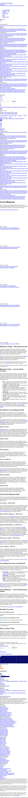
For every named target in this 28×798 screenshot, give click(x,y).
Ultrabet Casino (3, 74)
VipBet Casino (3, 76)
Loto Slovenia (21, 90)
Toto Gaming (2, 745)
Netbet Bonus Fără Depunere (10, 45)
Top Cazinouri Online (4, 25)
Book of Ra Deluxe (4, 761)
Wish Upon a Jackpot (4, 266)
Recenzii (4, 12)
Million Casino (3, 54)
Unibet (6, 57)
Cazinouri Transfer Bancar (10, 31)
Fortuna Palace (3, 73)
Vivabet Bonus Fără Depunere (6, 725)
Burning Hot (2, 758)
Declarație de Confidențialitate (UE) (7, 773)
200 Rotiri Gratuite (4, 731)
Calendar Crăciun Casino (5, 713)
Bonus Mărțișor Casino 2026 (6, 714)
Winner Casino (25, 61)
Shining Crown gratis (10, 85)
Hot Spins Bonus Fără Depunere (6, 724)
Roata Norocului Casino (9, 41)
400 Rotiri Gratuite (4, 733)
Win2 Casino (2, 62)
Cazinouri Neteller (18, 30)
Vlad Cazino (10, 57)
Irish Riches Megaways (5, 227)
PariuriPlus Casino (7, 72)
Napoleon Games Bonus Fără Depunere (8, 53)
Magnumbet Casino (4, 68)
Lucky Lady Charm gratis (16, 83)
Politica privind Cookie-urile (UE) (7, 774)
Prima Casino (16, 68)
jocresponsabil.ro (17, 795)
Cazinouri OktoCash (4, 33)
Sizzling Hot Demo (4, 762)
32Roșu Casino (9, 60)
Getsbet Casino (13, 61)
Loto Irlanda (2, 92)
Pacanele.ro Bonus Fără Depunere (19, 52)
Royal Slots (11, 71)
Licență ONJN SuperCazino (6, 770)
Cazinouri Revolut (4, 30)
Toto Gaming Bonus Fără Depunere (7, 726)
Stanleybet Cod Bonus (4, 749)
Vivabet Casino (8, 69)
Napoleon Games (21, 73)
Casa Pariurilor (16, 57)
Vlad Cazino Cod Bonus (5, 752)
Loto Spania (23, 89)
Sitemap (1, 776)
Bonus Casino (3, 706)
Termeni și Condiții (4, 772)
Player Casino (3, 64)
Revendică (2, 683)
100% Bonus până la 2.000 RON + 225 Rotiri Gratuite (11, 5)
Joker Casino (22, 75)
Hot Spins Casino (23, 68)
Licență (1, 3)
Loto (4, 14)
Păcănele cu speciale (4, 80)
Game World (2, 61)
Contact (1, 766)
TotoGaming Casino (4, 71)
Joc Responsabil (3, 769)
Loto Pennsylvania (21, 92)
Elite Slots (8, 61)
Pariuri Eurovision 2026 (5, 716)
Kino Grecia (2, 88)
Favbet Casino (8, 66)
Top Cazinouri (3, 737)
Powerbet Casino (14, 66)
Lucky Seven (8, 65)
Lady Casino (11, 68)
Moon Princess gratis (16, 86)
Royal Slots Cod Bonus (5, 747)
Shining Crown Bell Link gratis (21, 85)
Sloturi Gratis (2, 79)
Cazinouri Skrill (11, 30)
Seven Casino (3, 65)
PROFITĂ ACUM (4, 664)
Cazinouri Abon (12, 33)
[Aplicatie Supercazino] (1, 23)
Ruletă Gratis (11, 80)
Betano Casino (8, 55)
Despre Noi (2, 765)
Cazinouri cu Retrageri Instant (6, 35)
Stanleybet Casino (9, 64)
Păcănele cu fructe (18, 79)
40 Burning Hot (3, 759)
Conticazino (18, 61)
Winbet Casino (10, 59)
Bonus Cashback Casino (11, 40)
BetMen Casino (16, 59)
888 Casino (2, 57)
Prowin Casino (6, 67)
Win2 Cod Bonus (3, 755)
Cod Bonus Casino (4, 709)
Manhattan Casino (16, 75)
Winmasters (2, 66)
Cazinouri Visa (13, 28)
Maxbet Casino (23, 57)
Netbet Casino (16, 54)
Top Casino (14, 112)
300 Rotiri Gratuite (4, 732)
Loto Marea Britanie (4, 89)
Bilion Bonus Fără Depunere (6, 50)
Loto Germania (17, 89)
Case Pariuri (11, 25)
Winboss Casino (23, 54)
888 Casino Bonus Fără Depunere (11, 46)
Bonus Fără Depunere (4, 38)
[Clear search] (16, 647)
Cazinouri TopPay (7, 34)
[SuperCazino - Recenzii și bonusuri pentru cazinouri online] (7, 8)
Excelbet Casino (17, 64)
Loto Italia (13, 88)
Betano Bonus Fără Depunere (13, 44)
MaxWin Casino (22, 71)
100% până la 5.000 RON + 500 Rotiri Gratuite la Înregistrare (12, 690)
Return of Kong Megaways (5, 247)
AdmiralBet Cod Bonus (5, 754)
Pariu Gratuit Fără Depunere (6, 712)
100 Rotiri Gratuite (4, 730)
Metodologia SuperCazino (5, 768)
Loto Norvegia (8, 92)
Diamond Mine (3, 285)
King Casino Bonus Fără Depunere (20, 51)
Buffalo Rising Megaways (5, 305)
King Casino (9, 73)
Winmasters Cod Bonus (5, 753)
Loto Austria (2, 90)
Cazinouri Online (6, 10)
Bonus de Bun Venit (18, 39)
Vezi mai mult (3, 651)
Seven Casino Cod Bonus (5, 751)
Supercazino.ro (6, 785)
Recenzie (2, 678)
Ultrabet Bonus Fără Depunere (18, 50)
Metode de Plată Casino (5, 28)
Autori (1, 767)
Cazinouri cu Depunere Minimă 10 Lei (19, 34)
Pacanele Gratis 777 (10, 79)
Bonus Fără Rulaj (13, 38)
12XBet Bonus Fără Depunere (6, 51)
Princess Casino (23, 59)
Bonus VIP (18, 40)
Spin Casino (16, 71)
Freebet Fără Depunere (9, 39)
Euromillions (11, 89)
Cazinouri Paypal (19, 33)
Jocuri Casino (5, 13)
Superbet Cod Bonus (4, 748)
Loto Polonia (8, 88)
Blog (4, 15)
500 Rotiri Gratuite (4, 734)
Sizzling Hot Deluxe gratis (5, 83)
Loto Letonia (14, 92)
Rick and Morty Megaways (5, 324)
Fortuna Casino (3, 59)
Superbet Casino (9, 54)
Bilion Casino (9, 75)
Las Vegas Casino (24, 64)
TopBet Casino (3, 75)
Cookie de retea (3, 775)
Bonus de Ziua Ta (3, 711)
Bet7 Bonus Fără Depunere (5, 52)
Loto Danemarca (14, 90)
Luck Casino (2, 60)
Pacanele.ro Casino (11, 74)
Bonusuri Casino (6, 11)
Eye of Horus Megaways (5, 343)
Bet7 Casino (2, 69)
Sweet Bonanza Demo (4, 760)
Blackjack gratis (17, 80)
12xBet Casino (15, 73)
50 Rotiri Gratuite (3, 728)
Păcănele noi (24, 79)
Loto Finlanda (8, 90)
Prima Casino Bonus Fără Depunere (7, 723)
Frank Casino (21, 66)
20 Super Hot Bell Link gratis (6, 86)
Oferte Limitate (6, 17)
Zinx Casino (8, 76)
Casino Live (17, 25)
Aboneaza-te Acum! (4, 645)
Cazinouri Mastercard (20, 28)
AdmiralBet (2, 55)
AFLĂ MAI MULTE (14, 227)
